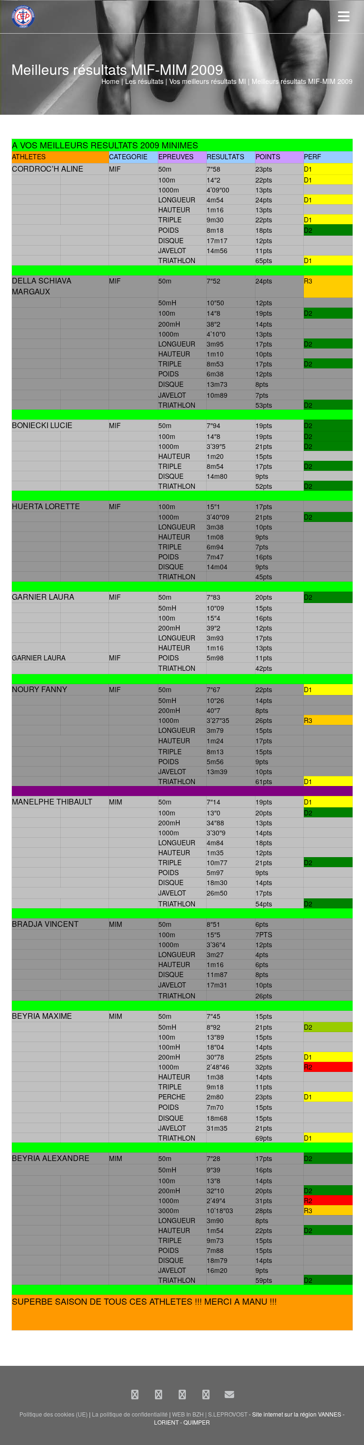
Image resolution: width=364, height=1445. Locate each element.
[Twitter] (158, 1394)
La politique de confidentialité (130, 1414)
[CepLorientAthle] (205, 1394)
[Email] (229, 1394)
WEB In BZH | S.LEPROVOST (209, 1414)
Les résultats (144, 81)
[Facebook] (134, 1394)
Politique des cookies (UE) (53, 1414)
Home (110, 81)
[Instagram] (182, 1394)
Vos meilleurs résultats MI (207, 81)
